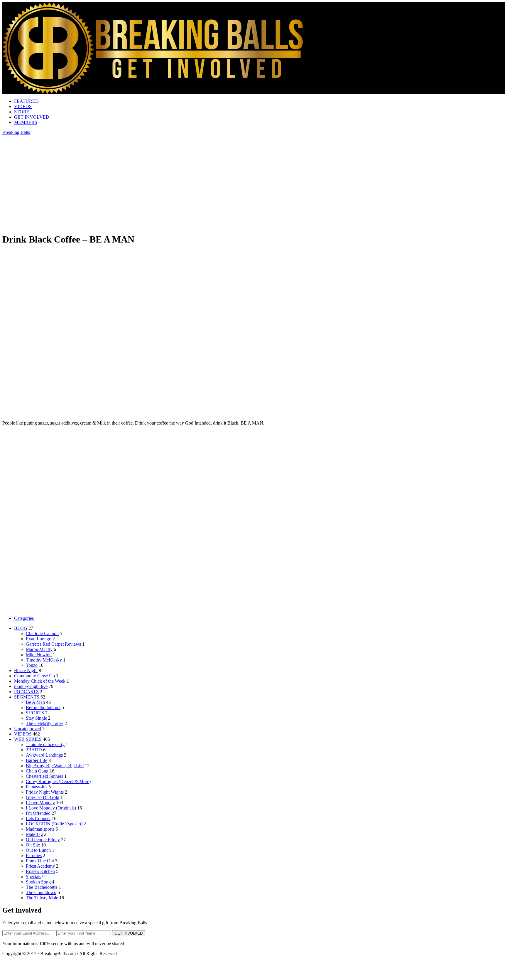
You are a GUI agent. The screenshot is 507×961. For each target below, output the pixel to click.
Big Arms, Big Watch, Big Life (55, 765)
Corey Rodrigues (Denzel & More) (58, 781)
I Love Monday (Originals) (51, 807)
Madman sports (40, 829)
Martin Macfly (39, 649)
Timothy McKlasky (44, 659)
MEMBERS (25, 122)
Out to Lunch (38, 850)
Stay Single (36, 718)
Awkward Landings (44, 755)
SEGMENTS (26, 696)
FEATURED (26, 101)
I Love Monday (40, 802)
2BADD (34, 749)
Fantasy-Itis (36, 786)
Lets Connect (38, 818)
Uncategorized (27, 728)
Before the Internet (43, 707)
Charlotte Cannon (42, 633)
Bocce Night (26, 670)
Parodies (34, 855)
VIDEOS (23, 106)
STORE (21, 111)
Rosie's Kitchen (40, 871)
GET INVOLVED (31, 117)
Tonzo (32, 665)
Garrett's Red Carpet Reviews (53, 644)
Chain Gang (37, 770)
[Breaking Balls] (152, 92)
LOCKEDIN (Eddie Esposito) (54, 823)
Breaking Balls (16, 132)
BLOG (20, 628)
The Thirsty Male (42, 897)
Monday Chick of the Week (39, 681)
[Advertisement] (253, 292)
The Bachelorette (42, 887)
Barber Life (36, 760)
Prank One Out (40, 860)
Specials (33, 876)
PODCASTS (26, 691)
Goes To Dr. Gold (42, 797)
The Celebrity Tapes (44, 723)
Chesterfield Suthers (44, 776)
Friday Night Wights (45, 792)
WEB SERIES (28, 739)
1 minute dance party (45, 744)
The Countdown (41, 892)
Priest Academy (40, 866)
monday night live (31, 686)
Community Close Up (34, 675)
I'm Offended (38, 813)
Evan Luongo (38, 638)
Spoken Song (38, 881)
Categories (24, 618)
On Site (33, 844)
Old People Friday (43, 839)
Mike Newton (39, 654)
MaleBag (34, 834)
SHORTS (35, 712)
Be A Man (35, 702)
